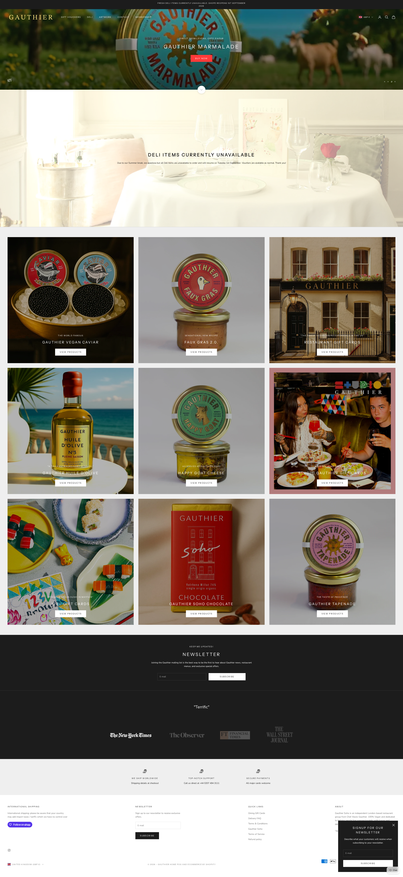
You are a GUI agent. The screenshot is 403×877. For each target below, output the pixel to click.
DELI (90, 17)
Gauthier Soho (255, 828)
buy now (201, 58)
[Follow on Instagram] (9, 850)
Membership (144, 17)
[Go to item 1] (131, 735)
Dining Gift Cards (256, 813)
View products (71, 352)
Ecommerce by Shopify (202, 864)
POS (179, 864)
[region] (201, 49)
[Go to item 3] (235, 735)
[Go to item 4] (280, 735)
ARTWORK (105, 17)
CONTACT (123, 17)
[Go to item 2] (187, 735)
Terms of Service (256, 834)
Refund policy (255, 839)
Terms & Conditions (258, 823)
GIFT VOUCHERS (71, 17)
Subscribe (368, 863)
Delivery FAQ (254, 818)
